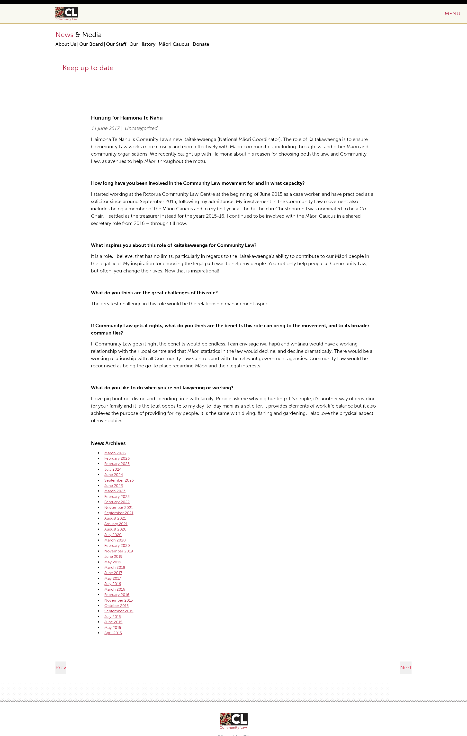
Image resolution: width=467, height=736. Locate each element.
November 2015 (118, 600)
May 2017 (112, 578)
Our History (142, 44)
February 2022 (117, 502)
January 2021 (115, 524)
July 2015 (112, 616)
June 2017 (113, 572)
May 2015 (112, 627)
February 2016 (116, 594)
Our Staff (116, 44)
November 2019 (118, 551)
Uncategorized (141, 128)
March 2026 (115, 453)
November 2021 (118, 507)
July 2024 (113, 469)
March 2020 (115, 540)
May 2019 (112, 562)
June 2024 (113, 474)
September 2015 (118, 611)
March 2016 (114, 589)
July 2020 (113, 534)
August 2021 (115, 518)
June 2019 (113, 556)
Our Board (91, 44)
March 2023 (115, 491)
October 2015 (116, 605)
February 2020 (117, 545)
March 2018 (114, 567)
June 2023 (113, 485)
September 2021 (118, 513)
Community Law (72, 14)
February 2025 (117, 463)
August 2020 (115, 529)
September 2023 (119, 480)
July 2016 (112, 583)
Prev (60, 667)
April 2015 (113, 633)
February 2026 (117, 458)
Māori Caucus (174, 44)
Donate (201, 44)
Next (406, 667)
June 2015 (113, 622)
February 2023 (117, 496)
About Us (65, 44)
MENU (452, 13)
